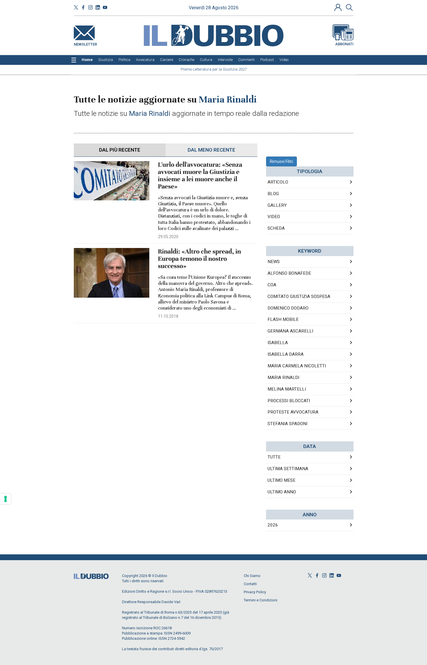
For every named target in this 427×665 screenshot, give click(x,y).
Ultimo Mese (281, 480)
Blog (273, 193)
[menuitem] (87, 60)
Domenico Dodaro (288, 308)
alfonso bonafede (289, 273)
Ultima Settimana (288, 468)
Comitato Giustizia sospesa (299, 296)
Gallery (277, 205)
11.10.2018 (168, 316)
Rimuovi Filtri (281, 161)
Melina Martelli (287, 389)
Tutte (274, 457)
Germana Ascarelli (290, 331)
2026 (273, 525)
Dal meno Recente (211, 150)
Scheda (276, 228)
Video (274, 216)
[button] (338, 7)
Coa (272, 284)
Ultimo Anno (282, 492)
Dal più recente (119, 150)
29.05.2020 (168, 236)
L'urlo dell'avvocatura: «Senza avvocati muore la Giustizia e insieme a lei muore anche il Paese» (200, 175)
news (274, 261)
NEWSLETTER (85, 43)
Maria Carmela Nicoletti (297, 366)
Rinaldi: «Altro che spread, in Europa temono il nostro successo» (199, 259)
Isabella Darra (286, 354)
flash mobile (283, 319)
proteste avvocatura (293, 412)
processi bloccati (289, 400)
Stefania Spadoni (287, 423)
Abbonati (344, 44)
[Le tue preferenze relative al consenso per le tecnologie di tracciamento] (5, 498)
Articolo (278, 182)
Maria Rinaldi (283, 377)
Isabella (278, 342)
